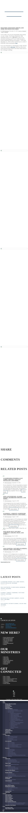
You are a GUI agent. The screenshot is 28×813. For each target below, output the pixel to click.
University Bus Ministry (8, 660)
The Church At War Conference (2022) (16, 804)
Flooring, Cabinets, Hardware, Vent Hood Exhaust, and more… (14, 514)
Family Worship (11, 773)
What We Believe (8, 708)
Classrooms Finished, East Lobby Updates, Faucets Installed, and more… (13, 479)
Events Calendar (6, 683)
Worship (12, 728)
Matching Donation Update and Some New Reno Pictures (12, 28)
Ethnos (9, 784)
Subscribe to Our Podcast (10, 805)
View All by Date (8, 795)
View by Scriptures (9, 800)
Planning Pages (11, 790)
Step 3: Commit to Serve (8, 679)
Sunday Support (6, 662)
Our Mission (5, 642)
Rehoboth (6, 32)
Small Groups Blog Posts (13, 767)
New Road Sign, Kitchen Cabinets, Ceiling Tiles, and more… (13, 533)
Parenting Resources (12, 759)
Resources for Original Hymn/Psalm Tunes (16, 755)
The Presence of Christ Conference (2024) (16, 802)
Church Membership (14, 715)
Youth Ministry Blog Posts (13, 764)
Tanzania (10, 781)
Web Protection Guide (12, 760)
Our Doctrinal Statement (8, 643)
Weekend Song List (12, 774)
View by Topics (8, 799)
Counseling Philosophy (15, 718)
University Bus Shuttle (8, 640)
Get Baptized (6, 682)
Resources (7, 748)
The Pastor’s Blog (9, 807)
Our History (7, 707)
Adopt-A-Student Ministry (13, 771)
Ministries (5, 757)
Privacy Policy (8, 732)
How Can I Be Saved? (8, 639)
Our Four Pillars (8, 706)
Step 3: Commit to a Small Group (10, 678)
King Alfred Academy (9, 785)
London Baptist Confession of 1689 (15, 710)
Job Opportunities (9, 730)
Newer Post (3, 562)
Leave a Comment (22, 31)
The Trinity (12, 725)
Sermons (5, 644)
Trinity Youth (6, 658)
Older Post (8, 562)
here (16, 43)
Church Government (14, 714)
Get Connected (8, 741)
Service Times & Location (8, 637)
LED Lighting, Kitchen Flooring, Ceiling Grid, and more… (15, 549)
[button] (3, 811)
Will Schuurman (5, 31)
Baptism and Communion (15, 713)
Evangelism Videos (12, 779)
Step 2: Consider (6, 677)
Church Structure (13, 717)
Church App (10, 751)
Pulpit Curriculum (11, 752)
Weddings (10, 756)
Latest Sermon (8, 794)
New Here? (7, 735)
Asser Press (7, 792)
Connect (4, 734)
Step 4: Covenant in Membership (10, 681)
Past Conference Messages (10, 801)
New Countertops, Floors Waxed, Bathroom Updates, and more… (14, 497)
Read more (13, 509)
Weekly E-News (11, 749)
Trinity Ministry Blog (9, 808)
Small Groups (6, 659)
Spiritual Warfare (13, 724)
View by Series (8, 797)
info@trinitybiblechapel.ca (11, 627)
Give (4, 809)
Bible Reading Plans (12, 753)
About (4, 702)
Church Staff (7, 729)
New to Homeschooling (13, 787)
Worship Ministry (6, 661)
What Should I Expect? (8, 638)
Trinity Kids (5, 656)
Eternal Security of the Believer (16, 722)
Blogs (4, 806)
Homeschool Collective (10, 786)
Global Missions (8, 780)
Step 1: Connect (6, 676)
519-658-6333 (8, 626)
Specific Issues (11, 711)
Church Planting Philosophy (16, 716)
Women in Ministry (14, 727)
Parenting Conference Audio (14, 762)
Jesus (4, 701)
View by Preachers (9, 798)
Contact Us (7, 731)
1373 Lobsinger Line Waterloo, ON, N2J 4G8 (11, 624)
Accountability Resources (13, 769)
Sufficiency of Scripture (15, 723)
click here (12, 47)
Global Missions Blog (14, 783)
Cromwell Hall (8, 791)
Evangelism (5, 663)
